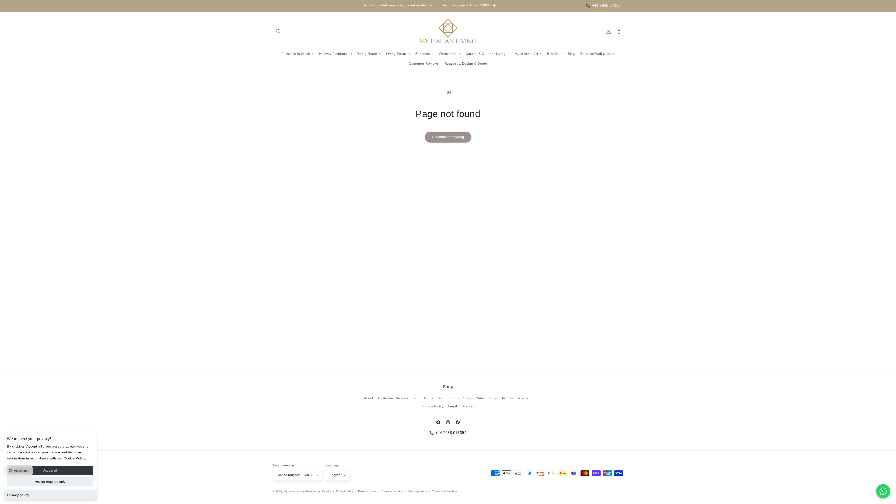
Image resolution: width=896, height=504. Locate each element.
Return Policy (486, 398)
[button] (278, 31)
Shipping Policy (458, 398)
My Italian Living (294, 491)
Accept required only (50, 481)
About (368, 398)
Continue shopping (448, 137)
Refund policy (345, 491)
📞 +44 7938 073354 (604, 5)
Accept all (50, 470)
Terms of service (392, 491)
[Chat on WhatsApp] (883, 491)
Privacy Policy (432, 406)
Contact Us (433, 398)
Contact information (444, 491)
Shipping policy (417, 491)
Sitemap (468, 406)
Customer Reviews (393, 398)
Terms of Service (514, 398)
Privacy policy (18, 495)
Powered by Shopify (318, 491)
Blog (416, 398)
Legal (452, 406)
